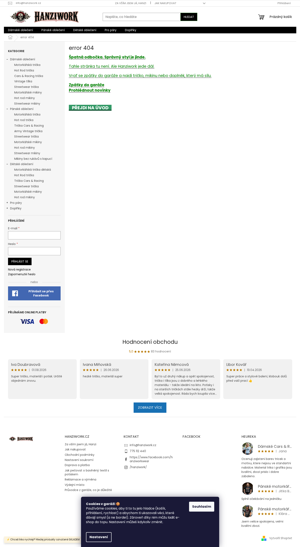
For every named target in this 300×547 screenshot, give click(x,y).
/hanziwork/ (138, 467)
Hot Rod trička (24, 70)
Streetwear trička (26, 87)
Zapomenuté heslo (21, 274)
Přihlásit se (19, 261)
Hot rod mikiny (24, 98)
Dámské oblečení (22, 59)
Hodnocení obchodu (150, 342)
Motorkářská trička (27, 65)
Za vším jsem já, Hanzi (130, 3)
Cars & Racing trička (28, 76)
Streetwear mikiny (27, 103)
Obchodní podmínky (79, 455)
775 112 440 (138, 451)
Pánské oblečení (21, 109)
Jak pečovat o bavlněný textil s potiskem (87, 472)
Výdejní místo (75, 485)
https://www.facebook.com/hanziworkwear (151, 459)
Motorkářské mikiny (28, 92)
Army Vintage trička (28, 131)
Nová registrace (19, 270)
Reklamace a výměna (80, 479)
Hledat (189, 17)
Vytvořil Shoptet (280, 538)
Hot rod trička (23, 120)
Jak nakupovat (165, 3)
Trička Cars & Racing (29, 126)
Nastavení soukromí (79, 460)
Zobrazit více (150, 407)
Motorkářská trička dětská (32, 170)
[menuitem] (20, 30)
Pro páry (16, 203)
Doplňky (15, 208)
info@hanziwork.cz (143, 445)
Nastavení (98, 537)
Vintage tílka (23, 81)
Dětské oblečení (21, 164)
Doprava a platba (77, 465)
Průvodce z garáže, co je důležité (88, 490)
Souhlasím (201, 506)
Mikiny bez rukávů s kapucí (33, 159)
